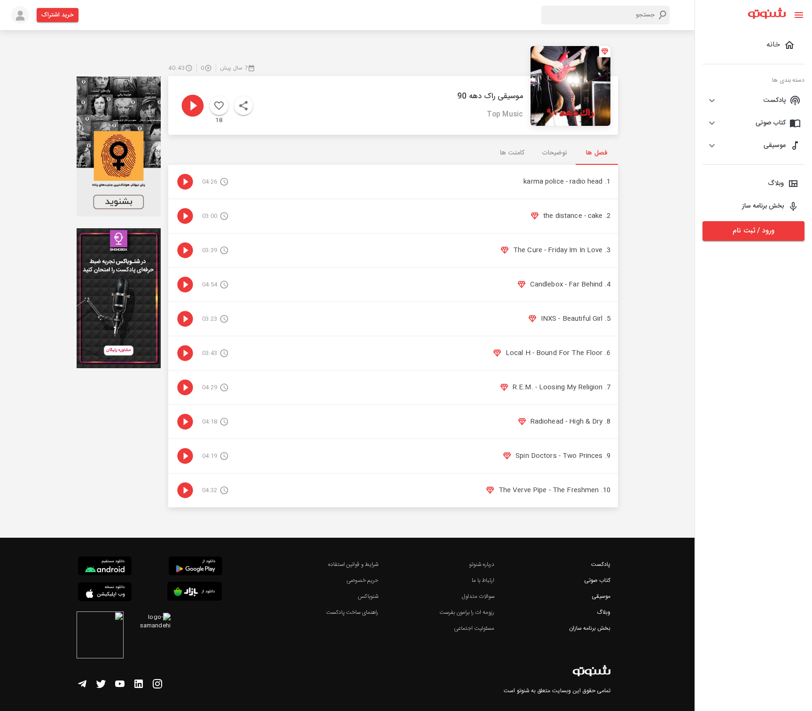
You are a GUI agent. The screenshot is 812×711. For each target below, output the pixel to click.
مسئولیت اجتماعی (474, 628)
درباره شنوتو (481, 564)
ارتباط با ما (483, 580)
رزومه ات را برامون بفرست (467, 612)
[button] (753, 100)
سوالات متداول (478, 596)
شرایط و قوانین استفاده (353, 564)
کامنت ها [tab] (512, 153)
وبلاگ (603, 612)
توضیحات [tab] (554, 153)
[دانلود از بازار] (194, 593)
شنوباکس (368, 596)
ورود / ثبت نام (753, 231)
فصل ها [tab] (596, 153)
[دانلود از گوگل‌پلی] (195, 567)
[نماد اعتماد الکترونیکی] (100, 636)
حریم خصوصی (362, 580)
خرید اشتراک (57, 15)
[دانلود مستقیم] (105, 567)
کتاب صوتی (597, 580)
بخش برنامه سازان (589, 628)
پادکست (600, 564)
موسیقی (601, 596)
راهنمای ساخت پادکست (352, 612)
